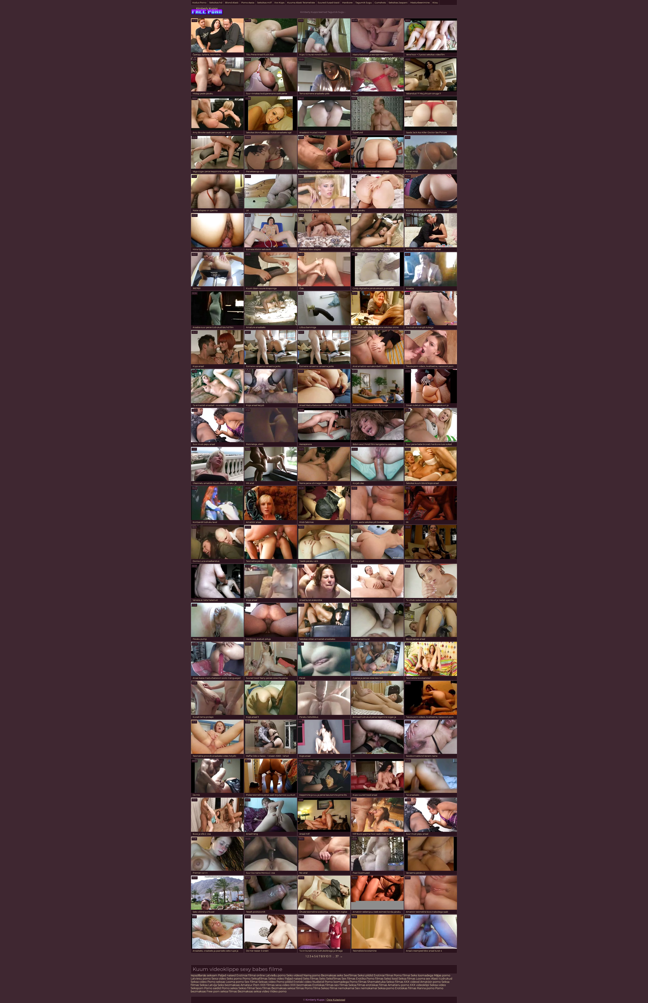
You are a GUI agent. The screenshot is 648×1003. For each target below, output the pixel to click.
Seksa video (199, 981)
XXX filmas (267, 985)
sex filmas (341, 985)
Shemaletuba (376, 981)
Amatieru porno (398, 985)
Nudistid (318, 981)
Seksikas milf (264, 2)
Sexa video (219, 978)
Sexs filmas (263, 988)
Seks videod (294, 975)
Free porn (213, 991)
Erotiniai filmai (384, 975)
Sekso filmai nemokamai (337, 988)
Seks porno (234, 978)
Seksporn (197, 988)
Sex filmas (348, 978)
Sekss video (276, 978)
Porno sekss (230, 988)
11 (330, 956)
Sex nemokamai (366, 988)
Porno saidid (212, 988)
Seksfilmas (334, 978)
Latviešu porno (276, 975)
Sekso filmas (395, 981)
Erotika (361, 978)
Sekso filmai (246, 988)
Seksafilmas (259, 978)
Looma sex (423, 978)
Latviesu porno (201, 978)
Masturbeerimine (420, 2)
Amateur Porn (250, 985)
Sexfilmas (350, 975)
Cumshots (380, 2)
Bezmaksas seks (332, 975)
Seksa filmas (407, 978)
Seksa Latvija (209, 985)
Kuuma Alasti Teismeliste (301, 2)
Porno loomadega (337, 981)
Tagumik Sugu (363, 2)
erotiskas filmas (376, 985)
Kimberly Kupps (207, 8)
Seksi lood (391, 978)
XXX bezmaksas (301, 985)
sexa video (282, 985)
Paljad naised (227, 975)
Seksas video (267, 981)
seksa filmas (228, 991)
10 (327, 956)
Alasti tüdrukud (441, 978)
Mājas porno (442, 975)
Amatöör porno (430, 981)
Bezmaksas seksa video (253, 991)
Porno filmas (374, 978)
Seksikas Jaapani (398, 2)
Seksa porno (386, 988)
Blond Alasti (231, 2)
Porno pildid (284, 981)
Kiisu (435, 2)
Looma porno (235, 981)
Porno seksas (216, 981)
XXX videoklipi (419, 985)
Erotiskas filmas (323, 985)
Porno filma (313, 988)
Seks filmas (310, 978)
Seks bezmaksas (229, 985)
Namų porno (312, 975)
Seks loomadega (422, 975)
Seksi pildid (365, 975)
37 (337, 956)
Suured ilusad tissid (328, 2)
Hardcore (347, 2)
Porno (246, 978)
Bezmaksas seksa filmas (287, 988)
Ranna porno (426, 988)
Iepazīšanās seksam (204, 975)
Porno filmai (402, 975)
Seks (322, 978)
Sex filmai (251, 981)
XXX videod (412, 981)
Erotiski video (302, 981)
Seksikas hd (215, 2)
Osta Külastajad (336, 999)
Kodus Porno (199, 2)
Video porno (278, 991)
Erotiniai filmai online (250, 975)
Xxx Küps (279, 2)
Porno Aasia (247, 2)
